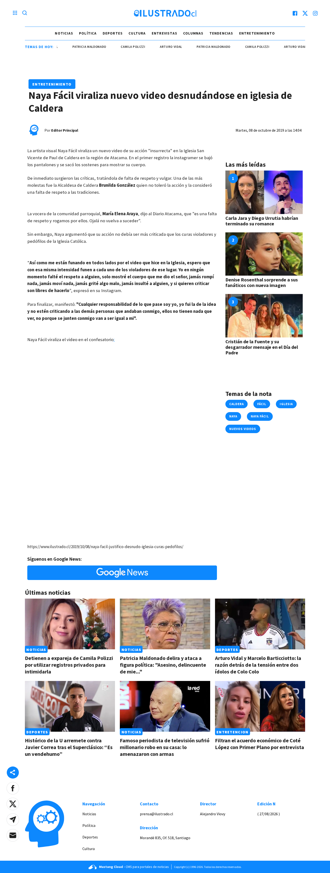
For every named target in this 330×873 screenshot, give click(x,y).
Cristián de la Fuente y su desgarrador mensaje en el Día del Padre (261, 347)
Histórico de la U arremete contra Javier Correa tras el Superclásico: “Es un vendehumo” (69, 747)
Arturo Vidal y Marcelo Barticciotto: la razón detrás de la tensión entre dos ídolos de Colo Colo (258, 665)
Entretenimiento (257, 33)
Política (88, 33)
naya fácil (260, 416)
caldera (236, 404)
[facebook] (295, 13)
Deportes (113, 33)
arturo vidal (157, 47)
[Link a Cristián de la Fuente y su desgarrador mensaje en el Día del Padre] (264, 315)
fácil (261, 404)
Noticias (64, 33)
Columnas (193, 33)
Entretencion (232, 731)
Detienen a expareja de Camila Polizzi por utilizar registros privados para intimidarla (69, 665)
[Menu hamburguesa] (15, 13)
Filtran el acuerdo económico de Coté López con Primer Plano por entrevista (259, 744)
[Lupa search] (25, 13)
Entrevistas (164, 33)
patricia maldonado (76, 47)
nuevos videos (242, 429)
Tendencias (221, 33)
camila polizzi (119, 47)
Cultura (137, 33)
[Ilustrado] (165, 13)
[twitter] (305, 13)
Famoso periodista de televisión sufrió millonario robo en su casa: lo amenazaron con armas (164, 747)
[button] (13, 788)
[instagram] (315, 13)
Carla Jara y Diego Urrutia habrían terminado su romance (261, 221)
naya (233, 416)
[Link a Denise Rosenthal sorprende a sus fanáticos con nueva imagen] (264, 254)
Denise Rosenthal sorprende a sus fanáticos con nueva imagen (261, 282)
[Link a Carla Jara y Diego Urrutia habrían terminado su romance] (264, 192)
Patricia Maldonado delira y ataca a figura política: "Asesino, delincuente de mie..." (163, 665)
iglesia (286, 404)
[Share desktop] (13, 772)
